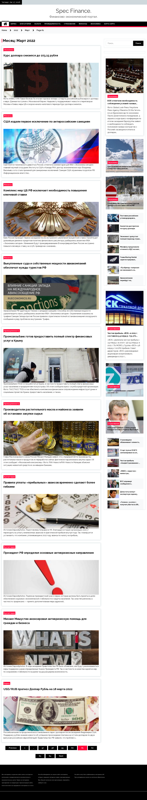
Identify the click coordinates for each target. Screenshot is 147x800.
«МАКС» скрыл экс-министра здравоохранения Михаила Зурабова (128, 472)
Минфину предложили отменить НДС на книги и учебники (130, 248)
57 (43, 748)
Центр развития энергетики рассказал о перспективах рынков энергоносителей (124, 168)
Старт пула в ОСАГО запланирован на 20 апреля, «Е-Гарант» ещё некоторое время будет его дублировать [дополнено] (130, 451)
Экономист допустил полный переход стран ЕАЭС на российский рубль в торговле (130, 238)
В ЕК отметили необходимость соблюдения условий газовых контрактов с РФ (122, 102)
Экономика (95, 24)
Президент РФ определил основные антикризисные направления (48, 552)
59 (62, 748)
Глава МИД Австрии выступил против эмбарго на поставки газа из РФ (123, 204)
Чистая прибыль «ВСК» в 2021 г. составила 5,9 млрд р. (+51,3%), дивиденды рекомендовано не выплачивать (122, 334)
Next (61, 756)
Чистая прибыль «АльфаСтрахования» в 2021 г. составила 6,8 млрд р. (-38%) (130, 462)
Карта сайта (109, 24)
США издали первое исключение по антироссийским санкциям (46, 121)
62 (92, 748)
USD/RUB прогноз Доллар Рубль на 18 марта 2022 (37, 689)
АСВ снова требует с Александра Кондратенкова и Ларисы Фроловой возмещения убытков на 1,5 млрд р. (122, 429)
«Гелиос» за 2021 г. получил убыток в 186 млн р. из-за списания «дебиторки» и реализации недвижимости (129, 503)
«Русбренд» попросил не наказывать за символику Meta (129, 269)
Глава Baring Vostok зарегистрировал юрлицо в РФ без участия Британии (128, 258)
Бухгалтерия (25, 24)
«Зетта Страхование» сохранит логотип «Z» (121, 392)
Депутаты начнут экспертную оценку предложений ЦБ (128, 493)
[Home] (5, 24)
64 (50, 756)
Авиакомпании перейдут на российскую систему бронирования (129, 279)
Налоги (37, 24)
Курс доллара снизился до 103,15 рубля (30, 55)
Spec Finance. (73, 11)
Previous (13, 748)
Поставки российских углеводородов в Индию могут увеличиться (129, 217)
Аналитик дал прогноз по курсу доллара (129, 227)
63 (40, 756)
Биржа (13, 24)
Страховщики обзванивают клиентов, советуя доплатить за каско (130, 441)
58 (53, 748)
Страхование (69, 24)
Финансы (83, 24)
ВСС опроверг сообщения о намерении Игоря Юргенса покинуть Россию (128, 482)
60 (72, 748)
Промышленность (52, 24)
